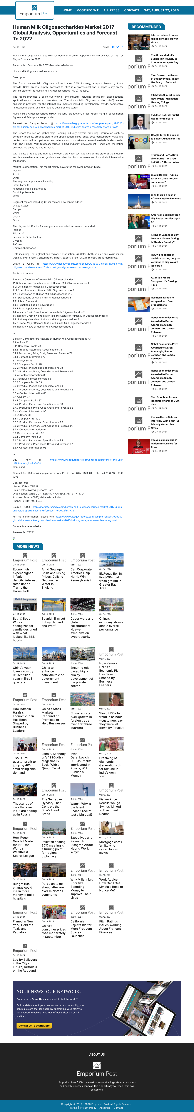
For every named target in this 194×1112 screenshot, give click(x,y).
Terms (73, 1107)
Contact (131, 10)
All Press (111, 10)
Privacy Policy (88, 1107)
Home (67, 10)
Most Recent (88, 10)
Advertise (104, 1107)
